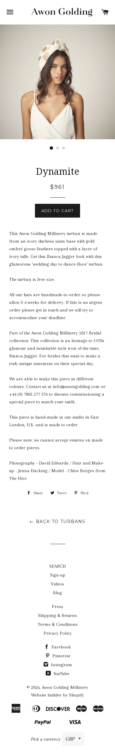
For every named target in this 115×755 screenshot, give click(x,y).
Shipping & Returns (57, 615)
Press (57, 606)
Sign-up (57, 575)
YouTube (60, 673)
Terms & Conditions (58, 624)
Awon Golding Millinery (65, 687)
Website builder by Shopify (57, 695)
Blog (57, 593)
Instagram (61, 664)
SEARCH (57, 566)
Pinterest (60, 656)
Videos (57, 584)
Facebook (60, 647)
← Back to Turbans (57, 521)
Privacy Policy (58, 633)
